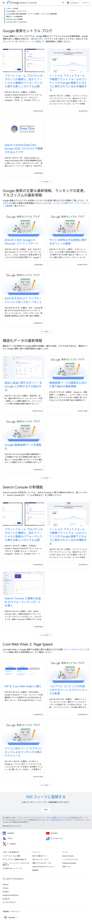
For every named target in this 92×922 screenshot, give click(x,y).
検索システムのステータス (41, 863)
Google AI (6, 899)
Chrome (5, 888)
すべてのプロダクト (10, 902)
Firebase (6, 892)
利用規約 (6, 911)
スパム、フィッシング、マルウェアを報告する (16, 864)
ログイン (86, 3)
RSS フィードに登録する (46, 797)
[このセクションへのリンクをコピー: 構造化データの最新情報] (45, 341)
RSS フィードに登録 (31, 41)
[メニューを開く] (3, 2)
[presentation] (46, 31)
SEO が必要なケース (39, 856)
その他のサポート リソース (12, 868)
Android (5, 884)
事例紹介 (35, 870)
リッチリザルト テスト (70, 859)
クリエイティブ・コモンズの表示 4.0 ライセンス (50, 817)
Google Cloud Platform (11, 895)
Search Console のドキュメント (43, 867)
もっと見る (46, 181)
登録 (45, 810)
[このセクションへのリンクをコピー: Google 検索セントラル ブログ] (55, 31)
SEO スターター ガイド (40, 859)
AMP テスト (66, 867)
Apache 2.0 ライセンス (17, 820)
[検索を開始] (63, 2)
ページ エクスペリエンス (76, 649)
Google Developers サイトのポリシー (62, 820)
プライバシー (16, 911)
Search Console (67, 856)
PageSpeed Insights (69, 863)
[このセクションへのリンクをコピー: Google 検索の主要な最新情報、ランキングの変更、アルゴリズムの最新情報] (45, 195)
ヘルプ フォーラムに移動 (11, 856)
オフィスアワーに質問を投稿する (14, 859)
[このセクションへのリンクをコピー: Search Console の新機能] (46, 487)
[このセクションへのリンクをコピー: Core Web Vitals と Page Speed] (55, 644)
